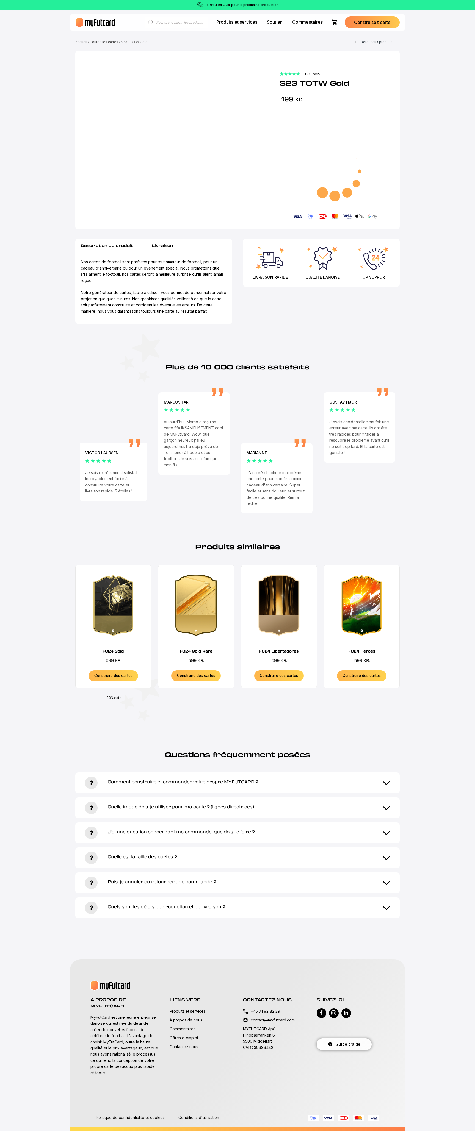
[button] (372, 22)
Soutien (275, 22)
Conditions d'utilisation (198, 1117)
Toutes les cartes (104, 42)
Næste (116, 698)
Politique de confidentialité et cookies (130, 1117)
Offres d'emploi (184, 1037)
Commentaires (307, 22)
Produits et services (236, 22)
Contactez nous (184, 1046)
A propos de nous (186, 1020)
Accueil (81, 42)
